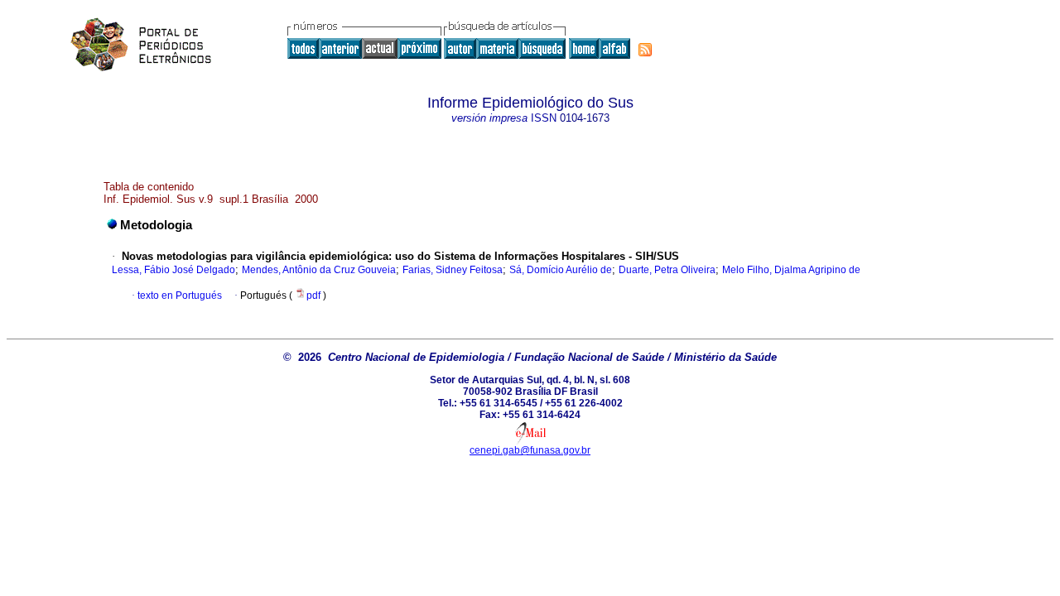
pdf (314, 295)
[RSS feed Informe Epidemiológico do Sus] (645, 49)
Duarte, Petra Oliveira (667, 270)
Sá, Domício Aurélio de (560, 270)
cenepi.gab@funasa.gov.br (530, 450)
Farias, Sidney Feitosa (452, 270)
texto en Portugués (179, 295)
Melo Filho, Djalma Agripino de (791, 270)
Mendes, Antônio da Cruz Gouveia (319, 270)
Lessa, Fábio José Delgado (173, 270)
